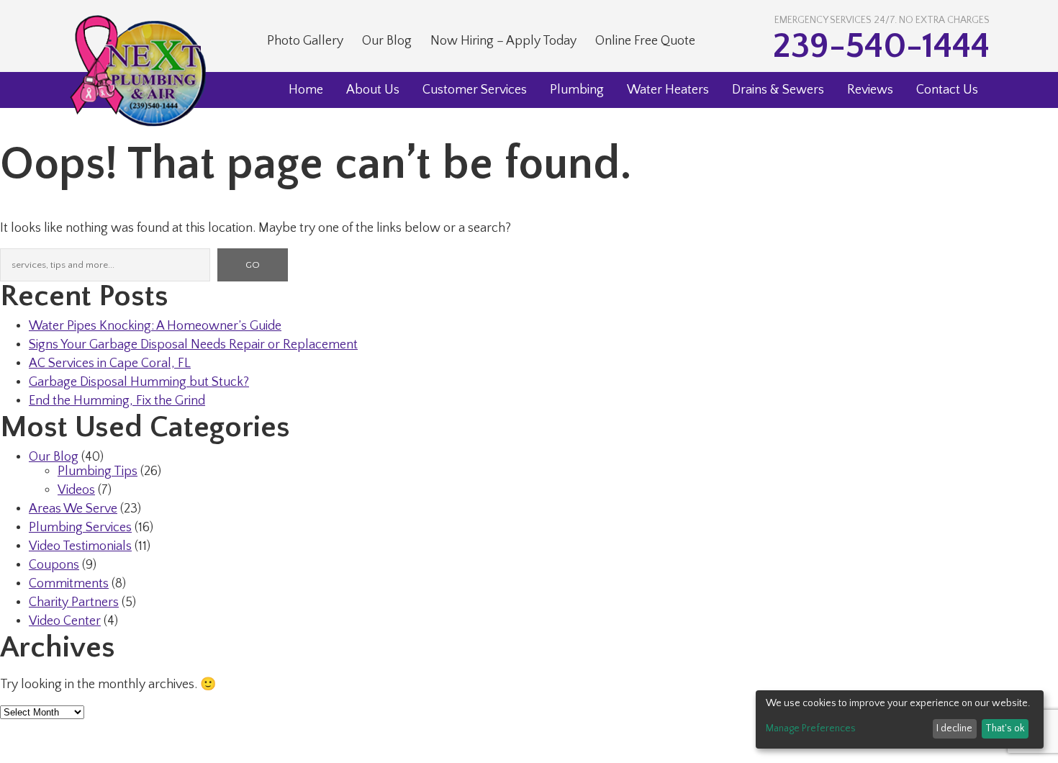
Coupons (54, 565)
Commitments (69, 584)
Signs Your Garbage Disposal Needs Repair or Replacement (193, 345)
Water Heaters (668, 90)
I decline (954, 728)
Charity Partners (74, 602)
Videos (76, 490)
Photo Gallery (305, 41)
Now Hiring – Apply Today (503, 41)
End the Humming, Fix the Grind (117, 401)
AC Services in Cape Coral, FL (110, 363)
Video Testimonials (80, 546)
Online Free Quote (645, 41)
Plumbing (577, 90)
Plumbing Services (80, 527)
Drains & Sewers (778, 90)
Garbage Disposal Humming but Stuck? (139, 382)
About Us (372, 90)
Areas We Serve (73, 509)
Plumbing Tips (97, 471)
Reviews (870, 90)
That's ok (1004, 728)
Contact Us (947, 90)
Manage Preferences (811, 728)
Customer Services (474, 90)
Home (306, 90)
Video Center (65, 621)
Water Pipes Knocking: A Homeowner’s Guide (155, 326)
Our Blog (387, 41)
